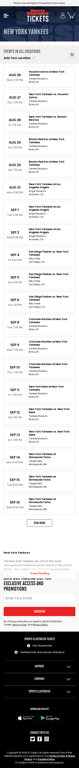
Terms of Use (19, 624)
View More (39, 523)
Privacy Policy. (40, 624)
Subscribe (39, 611)
